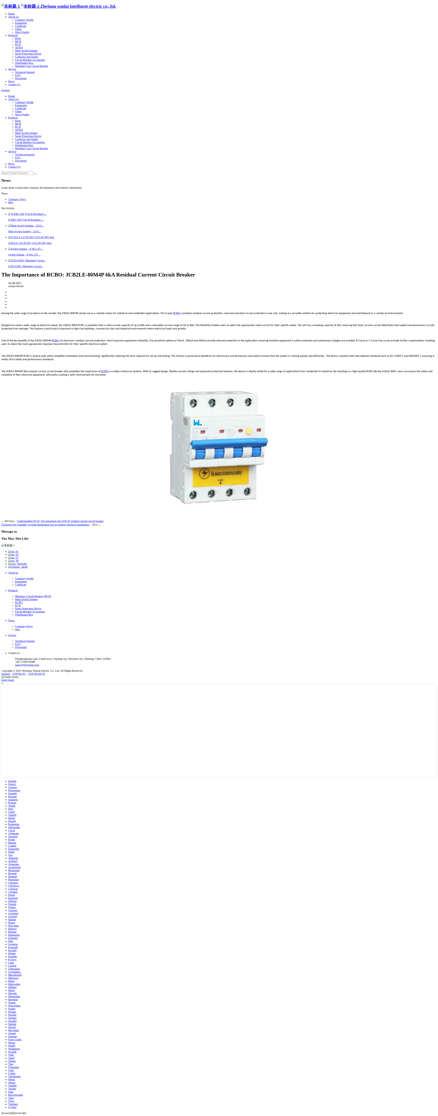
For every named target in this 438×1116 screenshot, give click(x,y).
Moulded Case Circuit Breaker (31, 66)
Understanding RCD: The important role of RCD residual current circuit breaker (60, 521)
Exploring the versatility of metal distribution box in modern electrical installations (45, 524)
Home (11, 13)
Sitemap (5, 673)
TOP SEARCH (36, 673)
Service (12, 69)
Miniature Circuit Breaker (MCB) (33, 596)
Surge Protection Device (28, 53)
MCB (18, 41)
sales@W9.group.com (27, 665)
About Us (13, 16)
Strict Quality (22, 32)
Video (18, 29)
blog (10, 202)
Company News (17, 199)
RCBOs (177, 313)
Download (21, 78)
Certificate (20, 26)
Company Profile (24, 19)
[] (35, 173)
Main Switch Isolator (26, 50)
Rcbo (18, 38)
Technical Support (25, 72)
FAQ (18, 75)
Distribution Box (24, 63)
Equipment (21, 23)
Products (13, 35)
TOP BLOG (19, 673)
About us (13, 572)
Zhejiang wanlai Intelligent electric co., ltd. (77, 6)
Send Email (7, 680)
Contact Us (14, 84)
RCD (18, 44)
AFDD (19, 47)
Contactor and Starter (26, 56)
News (11, 81)
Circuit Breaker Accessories (30, 59)
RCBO (19, 602)
